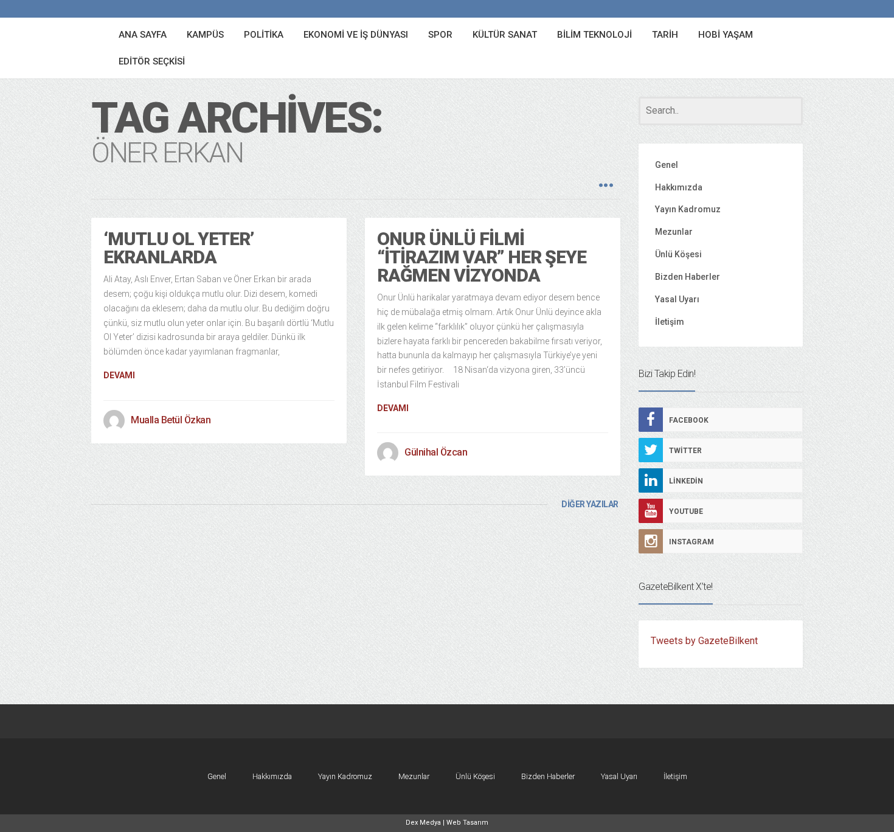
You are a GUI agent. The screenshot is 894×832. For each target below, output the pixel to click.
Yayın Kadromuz (688, 209)
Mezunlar (674, 232)
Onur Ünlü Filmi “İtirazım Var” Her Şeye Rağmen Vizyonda (481, 257)
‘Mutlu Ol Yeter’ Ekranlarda (178, 248)
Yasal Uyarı (677, 299)
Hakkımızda (678, 187)
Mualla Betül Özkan (170, 420)
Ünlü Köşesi (678, 254)
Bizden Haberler (687, 277)
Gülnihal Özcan (435, 452)
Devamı (119, 375)
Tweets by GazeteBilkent (704, 641)
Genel (666, 165)
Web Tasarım (467, 823)
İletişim (669, 322)
